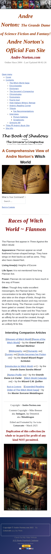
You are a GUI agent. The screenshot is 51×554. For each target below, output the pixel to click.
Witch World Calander (36, 378)
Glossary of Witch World (18, 339)
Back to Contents (8, 207)
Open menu (7, 74)
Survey (9, 354)
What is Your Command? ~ (14, 197)
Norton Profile (15, 375)
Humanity (33, 351)
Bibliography (15, 351)
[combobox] (14, 201)
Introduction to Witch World (19, 366)
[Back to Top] (47, 549)
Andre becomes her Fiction (32, 354)
